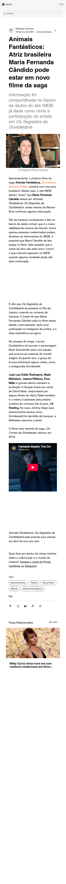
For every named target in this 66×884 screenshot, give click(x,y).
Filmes (34, 582)
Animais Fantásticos (32, 588)
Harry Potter (48, 582)
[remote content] (33, 283)
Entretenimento (18, 582)
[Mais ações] (55, 30)
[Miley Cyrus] (33, 643)
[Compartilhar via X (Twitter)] (17, 606)
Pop (10, 596)
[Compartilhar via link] (32, 606)
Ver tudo (53, 622)
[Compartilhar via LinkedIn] (25, 606)
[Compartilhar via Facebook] (10, 606)
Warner (14, 588)
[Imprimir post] (40, 606)
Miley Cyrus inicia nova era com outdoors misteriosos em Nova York (31, 665)
